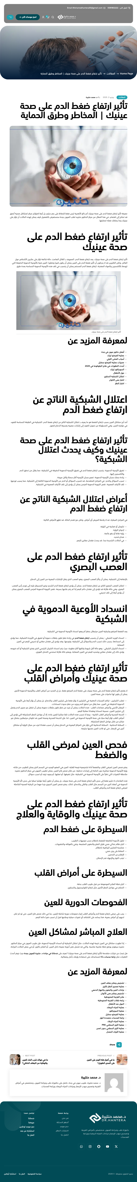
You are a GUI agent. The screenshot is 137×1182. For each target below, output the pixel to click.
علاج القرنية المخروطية (114, 997)
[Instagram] (90, 1146)
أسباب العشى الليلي (115, 359)
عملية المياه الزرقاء (116, 1022)
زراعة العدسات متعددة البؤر (112, 1018)
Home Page (126, 74)
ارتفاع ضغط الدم (82, 638)
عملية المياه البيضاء (115, 1008)
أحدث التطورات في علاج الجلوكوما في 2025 (104, 366)
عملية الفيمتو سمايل (115, 1015)
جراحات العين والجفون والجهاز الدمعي (108, 990)
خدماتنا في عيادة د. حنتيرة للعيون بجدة (41, 953)
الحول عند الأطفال (116, 1004)
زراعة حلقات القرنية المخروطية (111, 1001)
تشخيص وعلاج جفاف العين (112, 983)
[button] (28, 17)
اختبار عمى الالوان (116, 380)
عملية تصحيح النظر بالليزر (113, 987)
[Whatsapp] (81, 1146)
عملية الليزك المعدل (115, 1032)
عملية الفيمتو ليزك (115, 356)
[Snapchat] (99, 1146)
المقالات (111, 74)
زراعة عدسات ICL (108, 957)
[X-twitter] (116, 1146)
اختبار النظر (119, 384)
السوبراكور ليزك (117, 370)
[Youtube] (107, 1146)
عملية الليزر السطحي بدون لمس (110, 1028)
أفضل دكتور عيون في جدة (112, 352)
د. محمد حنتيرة (91, 97)
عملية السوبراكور (116, 1011)
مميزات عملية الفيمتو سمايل (111, 363)
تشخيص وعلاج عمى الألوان (112, 994)
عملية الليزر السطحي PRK (113, 1025)
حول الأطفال (118, 373)
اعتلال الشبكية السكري (114, 377)
